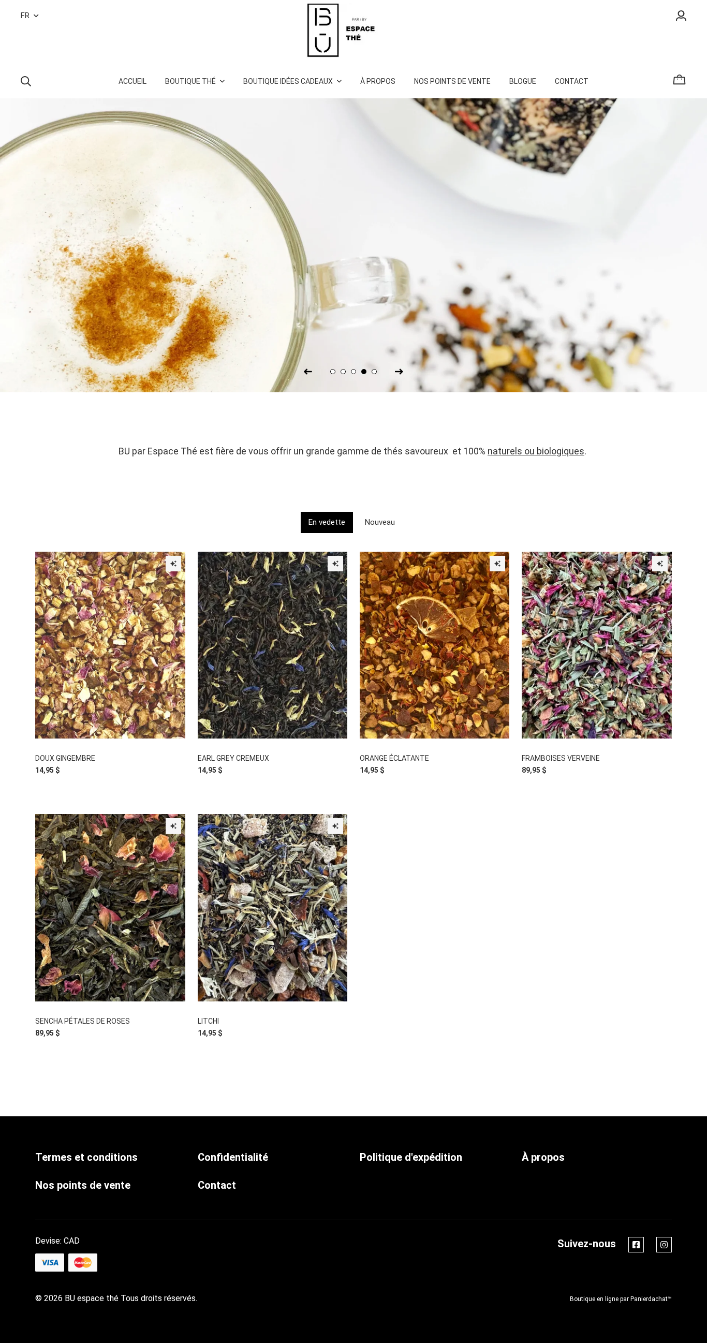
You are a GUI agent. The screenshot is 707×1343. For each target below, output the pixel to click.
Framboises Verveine (561, 758)
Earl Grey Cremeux (233, 758)
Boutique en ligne (594, 1299)
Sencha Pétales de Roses (82, 1021)
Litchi (208, 1021)
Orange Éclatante (394, 758)
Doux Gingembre (65, 758)
